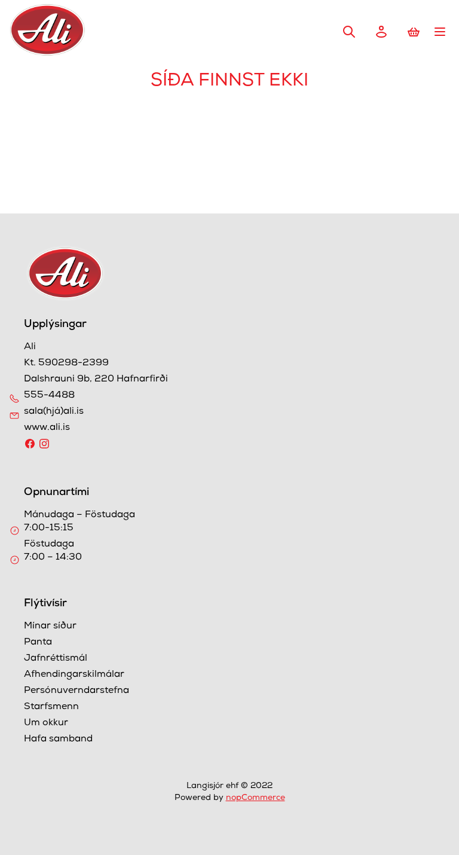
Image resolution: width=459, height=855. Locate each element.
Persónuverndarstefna (76, 691)
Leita (349, 32)
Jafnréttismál (55, 659)
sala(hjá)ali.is (54, 412)
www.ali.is (47, 428)
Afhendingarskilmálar (74, 675)
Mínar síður (50, 626)
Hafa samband (58, 739)
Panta (38, 643)
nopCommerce (255, 798)
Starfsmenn (51, 707)
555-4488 (49, 396)
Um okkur (46, 723)
